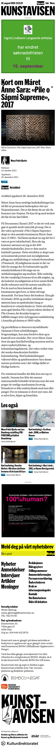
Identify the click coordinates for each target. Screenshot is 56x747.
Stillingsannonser (38, 570)
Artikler (8, 580)
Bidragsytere (36, 567)
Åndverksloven (37, 582)
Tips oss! (40, 3)
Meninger (10, 586)
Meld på (51, 553)
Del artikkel (15, 187)
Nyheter (8, 563)
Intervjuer (10, 575)
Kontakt (33, 594)
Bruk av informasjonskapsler (40, 588)
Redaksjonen (36, 563)
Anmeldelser (13, 569)
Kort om (4, 181)
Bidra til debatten (38, 602)
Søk (47, 3)
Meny (52, 3)
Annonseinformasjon (40, 574)
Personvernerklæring (40, 578)
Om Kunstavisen (37, 598)
